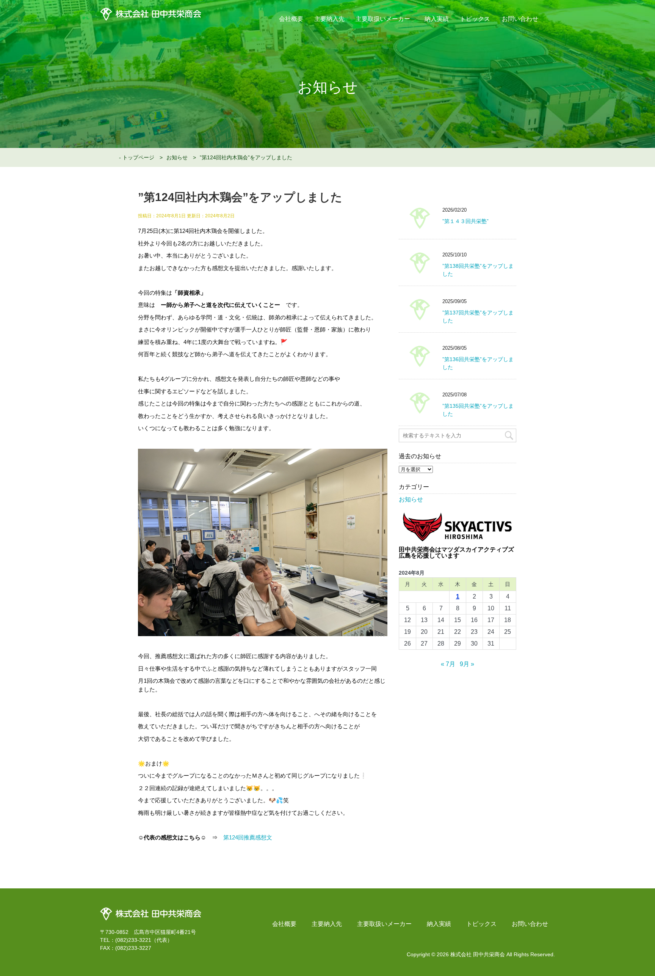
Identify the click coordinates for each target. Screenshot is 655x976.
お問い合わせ (520, 19)
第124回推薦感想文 (247, 837)
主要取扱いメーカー (383, 19)
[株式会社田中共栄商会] (150, 910)
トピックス (475, 19)
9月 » (467, 664)
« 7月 (448, 664)
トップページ (138, 157)
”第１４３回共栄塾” (465, 221)
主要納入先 (329, 19)
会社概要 (291, 19)
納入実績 (437, 19)
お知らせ (177, 157)
